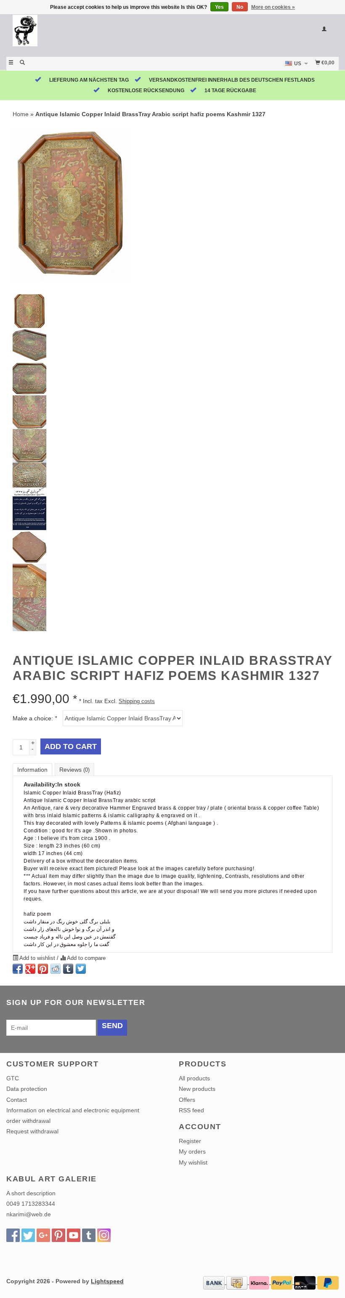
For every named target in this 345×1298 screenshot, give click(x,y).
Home (21, 114)
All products (194, 1078)
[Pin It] (43, 969)
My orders (192, 1151)
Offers (187, 1099)
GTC (12, 1078)
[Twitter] (28, 1235)
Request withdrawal (32, 1131)
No (239, 7)
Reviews (74, 769)
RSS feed (191, 1110)
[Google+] (43, 1235)
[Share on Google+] (30, 969)
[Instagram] (104, 1235)
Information (32, 769)
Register (190, 1141)
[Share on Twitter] (81, 969)
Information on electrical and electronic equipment (72, 1110)
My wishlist (193, 1162)
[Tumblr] (89, 1235)
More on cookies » (273, 7)
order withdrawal (28, 1120)
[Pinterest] (58, 1235)
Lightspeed (107, 1281)
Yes (219, 7)
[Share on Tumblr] (68, 969)
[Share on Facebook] (18, 969)
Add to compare (86, 958)
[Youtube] (73, 1235)
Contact (16, 1099)
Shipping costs (137, 701)
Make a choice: (35, 718)
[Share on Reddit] (55, 969)
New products (197, 1088)
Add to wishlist (37, 958)
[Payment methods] (214, 1282)
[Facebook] (13, 1235)
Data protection (26, 1088)
